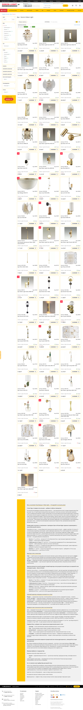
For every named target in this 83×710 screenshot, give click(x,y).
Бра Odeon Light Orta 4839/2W (46, 168)
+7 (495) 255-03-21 (31, 6)
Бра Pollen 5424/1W (22, 168)
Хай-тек (6, 61)
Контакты (58, 1)
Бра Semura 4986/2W (23, 143)
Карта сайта (22, 700)
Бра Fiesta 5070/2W (65, 267)
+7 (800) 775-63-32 (31, 5)
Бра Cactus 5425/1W (22, 390)
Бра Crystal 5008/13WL (23, 341)
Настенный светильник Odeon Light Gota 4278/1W (26, 243)
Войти (79, 1)
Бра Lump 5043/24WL (44, 193)
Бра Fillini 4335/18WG (44, 267)
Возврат (21, 1)
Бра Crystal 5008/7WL (44, 341)
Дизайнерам (43, 1)
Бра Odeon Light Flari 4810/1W (46, 242)
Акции (21, 699)
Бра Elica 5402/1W (65, 464)
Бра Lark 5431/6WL (22, 464)
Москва (30, 3)
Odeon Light (6, 85)
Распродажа (22, 697)
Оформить (77, 686)
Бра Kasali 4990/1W (65, 217)
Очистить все (77, 24)
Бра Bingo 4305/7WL (44, 415)
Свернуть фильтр (22, 22)
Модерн (6, 58)
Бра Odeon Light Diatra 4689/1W (25, 291)
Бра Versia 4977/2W (44, 69)
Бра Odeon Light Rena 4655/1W (46, 143)
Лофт (5, 56)
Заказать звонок (15, 686)
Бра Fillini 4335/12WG (23, 267)
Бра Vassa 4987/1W (22, 94)
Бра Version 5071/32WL (44, 439)
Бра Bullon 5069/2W (44, 390)
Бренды (51, 1)
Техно (5, 60)
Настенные (6, 45)
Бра (11, 14)
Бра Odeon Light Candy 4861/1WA (69, 365)
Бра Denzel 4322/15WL (66, 291)
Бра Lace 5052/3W (22, 217)
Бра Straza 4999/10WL (23, 118)
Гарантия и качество (39, 695)
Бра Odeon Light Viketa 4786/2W (25, 69)
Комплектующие (8, 27)
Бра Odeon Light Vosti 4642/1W (68, 44)
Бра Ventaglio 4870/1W (66, 439)
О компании (23, 691)
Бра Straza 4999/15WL (66, 94)
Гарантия (15, 1)
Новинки (21, 698)
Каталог (4, 10)
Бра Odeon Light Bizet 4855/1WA (68, 390)
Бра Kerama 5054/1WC (44, 217)
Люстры (6, 29)
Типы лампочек (38, 704)
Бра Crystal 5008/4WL (66, 316)
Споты (6, 37)
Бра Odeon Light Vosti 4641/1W (46, 44)
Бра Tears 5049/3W (43, 94)
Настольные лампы (8, 31)
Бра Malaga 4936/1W (23, 193)
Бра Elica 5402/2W (43, 464)
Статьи (36, 703)
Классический (7, 54)
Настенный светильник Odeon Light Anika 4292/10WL (69, 415)
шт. (69, 686)
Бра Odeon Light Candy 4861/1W (47, 365)
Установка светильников (39, 694)
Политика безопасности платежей (57, 699)
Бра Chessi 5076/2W (65, 341)
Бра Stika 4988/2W (65, 118)
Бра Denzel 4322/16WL (23, 316)
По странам (22, 695)
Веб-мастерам (37, 698)
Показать (8, 99)
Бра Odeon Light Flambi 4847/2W (69, 242)
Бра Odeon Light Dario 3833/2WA (25, 489)
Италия (6, 92)
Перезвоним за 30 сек (47, 3)
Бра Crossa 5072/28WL (23, 439)
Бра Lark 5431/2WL (65, 193)
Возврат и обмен (38, 697)
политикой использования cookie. (57, 705)
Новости (36, 702)
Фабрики (21, 694)
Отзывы (28, 1)
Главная (4, 14)
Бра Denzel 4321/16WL (44, 291)
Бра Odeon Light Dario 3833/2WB (47, 316)
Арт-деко (6, 52)
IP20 (5, 79)
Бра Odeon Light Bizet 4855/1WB (25, 415)
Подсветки (6, 33)
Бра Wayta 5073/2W (22, 44)
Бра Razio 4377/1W (65, 143)
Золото (25, 26)
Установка (36, 1)
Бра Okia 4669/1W (65, 168)
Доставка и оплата (6, 1)
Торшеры (6, 39)
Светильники (7, 35)
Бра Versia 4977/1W (65, 69)
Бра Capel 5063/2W (22, 365)
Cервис (37, 691)
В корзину (31, 50)
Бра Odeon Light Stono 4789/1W (47, 118)
